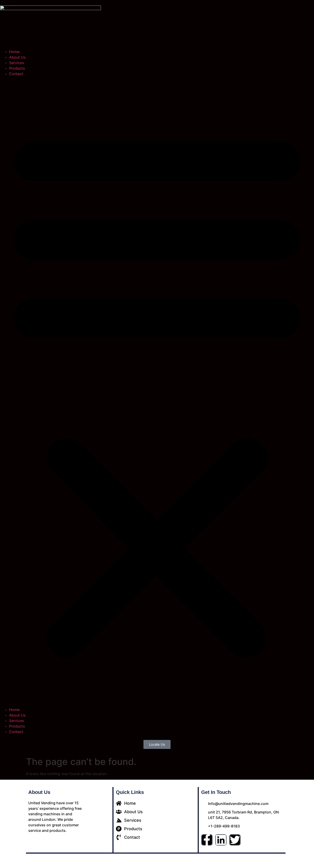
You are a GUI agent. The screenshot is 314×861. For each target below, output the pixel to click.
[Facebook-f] (207, 840)
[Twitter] (235, 840)
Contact (16, 73)
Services (16, 62)
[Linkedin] (221, 840)
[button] (157, 391)
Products (17, 68)
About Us (17, 57)
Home (14, 51)
